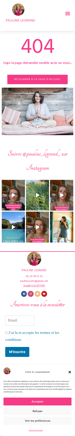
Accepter (37, 401)
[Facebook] (24, 294)
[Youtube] (44, 294)
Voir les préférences (37, 420)
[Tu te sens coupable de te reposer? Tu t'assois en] (37, 227)
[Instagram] (31, 294)
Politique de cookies (36, 430)
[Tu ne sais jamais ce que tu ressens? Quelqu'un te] (61, 195)
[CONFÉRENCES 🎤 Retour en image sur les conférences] (61, 227)
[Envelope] (37, 294)
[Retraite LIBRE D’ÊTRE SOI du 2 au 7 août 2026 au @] (13, 227)
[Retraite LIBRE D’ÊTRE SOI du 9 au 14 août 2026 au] (37, 195)
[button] (70, 372)
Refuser (38, 411)
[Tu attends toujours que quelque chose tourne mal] (13, 195)
